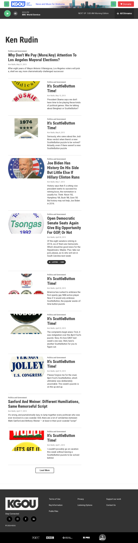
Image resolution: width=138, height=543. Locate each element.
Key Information (56, 505)
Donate (127, 4)
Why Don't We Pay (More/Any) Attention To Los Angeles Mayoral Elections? (42, 57)
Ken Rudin (12, 64)
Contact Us (111, 505)
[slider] (19, 13)
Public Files (53, 511)
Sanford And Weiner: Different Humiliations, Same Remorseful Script (43, 404)
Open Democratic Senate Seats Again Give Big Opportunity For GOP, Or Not (64, 225)
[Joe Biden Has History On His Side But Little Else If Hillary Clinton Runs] (26, 168)
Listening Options (85, 505)
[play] (7, 13)
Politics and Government (17, 51)
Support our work (113, 499)
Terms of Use (54, 499)
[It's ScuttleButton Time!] (26, 91)
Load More (45, 470)
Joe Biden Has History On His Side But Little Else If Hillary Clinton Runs (63, 170)
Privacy (81, 499)
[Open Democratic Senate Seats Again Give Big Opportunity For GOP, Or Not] (26, 223)
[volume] (15, 14)
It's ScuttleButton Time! (61, 88)
